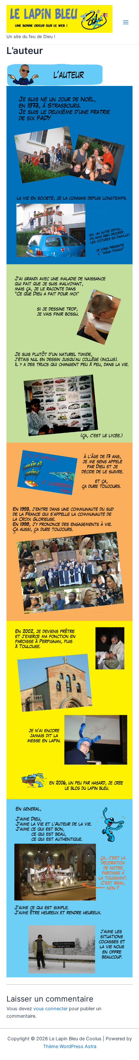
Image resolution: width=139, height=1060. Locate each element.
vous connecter (50, 1009)
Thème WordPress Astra (69, 1046)
